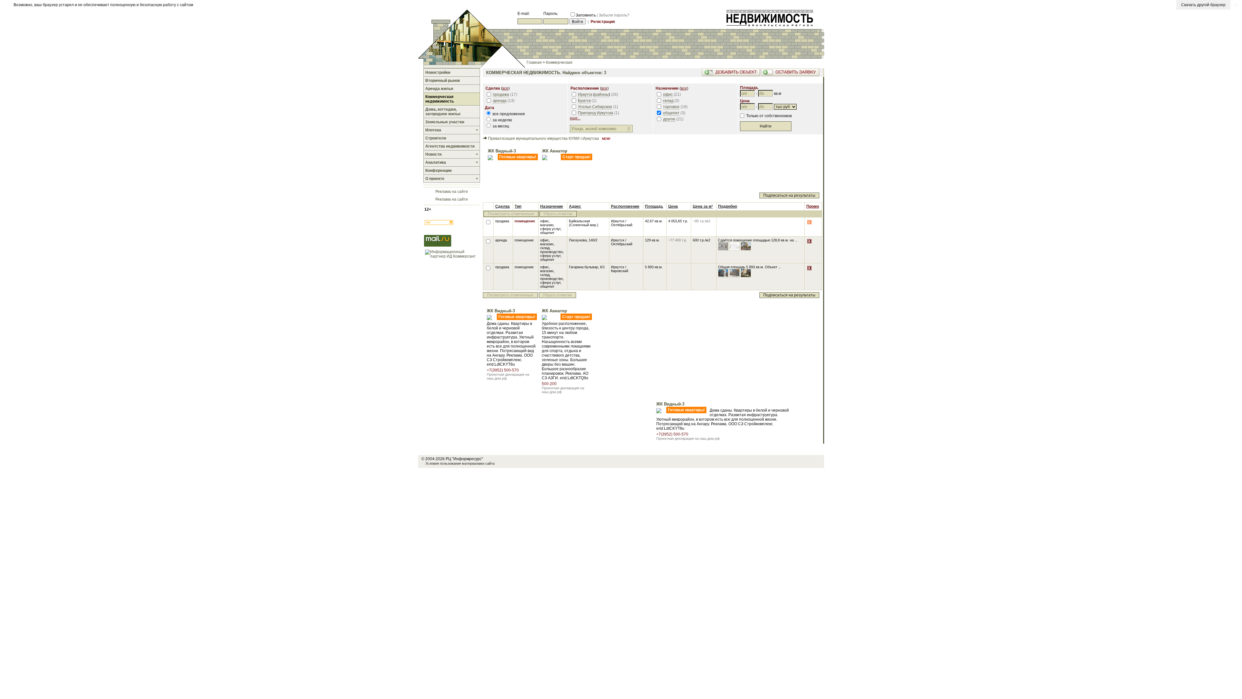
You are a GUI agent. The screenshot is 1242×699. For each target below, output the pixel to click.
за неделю (502, 120)
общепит (671, 113)
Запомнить (586, 15)
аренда (500, 100)
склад (668, 100)
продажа (501, 94)
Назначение (551, 206)
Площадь (654, 206)
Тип (518, 206)
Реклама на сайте (451, 191)
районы (601, 94)
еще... (575, 118)
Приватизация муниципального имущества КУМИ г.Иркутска (543, 138)
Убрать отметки (557, 214)
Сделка (502, 206)
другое (669, 119)
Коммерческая (559, 62)
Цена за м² (703, 206)
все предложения (508, 114)
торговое (671, 107)
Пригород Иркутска (595, 113)
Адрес (575, 206)
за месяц (500, 126)
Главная (534, 62)
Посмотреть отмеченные (511, 214)
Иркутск (585, 94)
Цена (673, 206)
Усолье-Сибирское (595, 107)
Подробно (727, 206)
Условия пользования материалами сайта (460, 463)
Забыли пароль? (614, 15)
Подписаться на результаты (789, 195)
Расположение (625, 206)
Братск (584, 100)
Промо (812, 206)
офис (668, 94)
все (505, 88)
